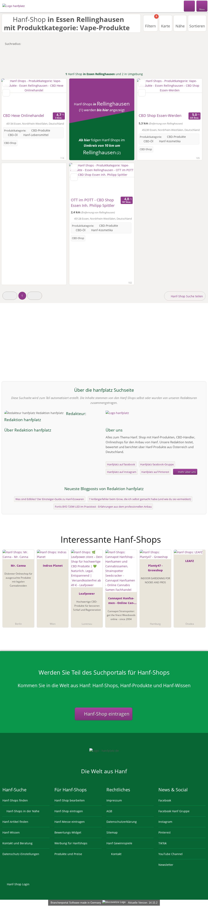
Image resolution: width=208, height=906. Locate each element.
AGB (109, 811)
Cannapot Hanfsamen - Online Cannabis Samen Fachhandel (121, 601)
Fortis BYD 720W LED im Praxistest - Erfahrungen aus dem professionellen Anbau (103, 506)
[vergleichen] (6, 92)
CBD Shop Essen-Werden (160, 115)
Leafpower (87, 593)
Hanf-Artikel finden (15, 822)
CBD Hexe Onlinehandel (23, 115)
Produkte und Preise (68, 854)
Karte (165, 26)
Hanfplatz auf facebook (121, 464)
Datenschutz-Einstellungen (20, 854)
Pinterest (164, 832)
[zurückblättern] (11, 95)
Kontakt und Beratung (17, 843)
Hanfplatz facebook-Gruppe (157, 464)
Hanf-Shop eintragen (106, 714)
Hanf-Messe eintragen (69, 822)
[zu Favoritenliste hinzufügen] (6, 83)
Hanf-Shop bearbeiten (69, 800)
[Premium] (199, 536)
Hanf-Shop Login (17, 884)
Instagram (165, 822)
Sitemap (112, 832)
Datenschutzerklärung (121, 822)
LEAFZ (189, 561)
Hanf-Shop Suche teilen (186, 296)
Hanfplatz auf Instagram (121, 472)
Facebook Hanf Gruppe (174, 811)
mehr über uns (186, 472)
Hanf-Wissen (11, 832)
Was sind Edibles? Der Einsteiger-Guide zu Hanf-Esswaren (49, 499)
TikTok (162, 843)
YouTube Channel (170, 854)
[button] (9, 296)
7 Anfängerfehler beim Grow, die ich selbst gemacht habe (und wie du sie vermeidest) (140, 499)
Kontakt (115, 854)
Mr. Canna (18, 565)
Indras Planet (53, 565)
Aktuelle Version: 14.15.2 (142, 902)
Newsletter (165, 865)
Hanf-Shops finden (15, 800)
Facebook (164, 800)
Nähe (180, 26)
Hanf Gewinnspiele (119, 843)
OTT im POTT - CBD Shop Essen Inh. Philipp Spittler (93, 202)
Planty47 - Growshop (155, 568)
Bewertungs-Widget (67, 832)
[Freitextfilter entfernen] (189, 6)
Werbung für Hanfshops (70, 843)
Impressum (114, 800)
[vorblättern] (56, 95)
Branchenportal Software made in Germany (75, 902)
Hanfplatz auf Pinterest (155, 472)
